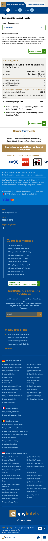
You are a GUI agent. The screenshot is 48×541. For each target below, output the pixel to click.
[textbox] (24, 27)
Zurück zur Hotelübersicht (35, 5)
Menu (45, 537)
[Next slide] (45, 162)
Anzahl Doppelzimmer (10, 23)
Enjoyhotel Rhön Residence (15, 5)
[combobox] (24, 27)
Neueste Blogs (17, 329)
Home (38, 537)
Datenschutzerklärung (13, 532)
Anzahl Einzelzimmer (10, 33)
